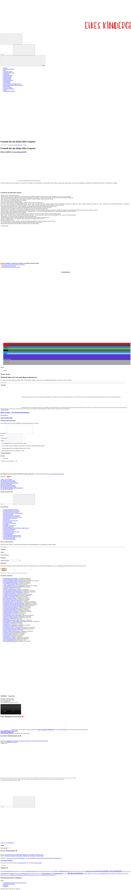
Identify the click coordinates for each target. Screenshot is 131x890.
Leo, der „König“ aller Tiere (7, 489)
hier (26, 573)
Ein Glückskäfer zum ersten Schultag (9, 481)
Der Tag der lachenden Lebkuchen (10, 617)
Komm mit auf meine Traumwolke (8, 485)
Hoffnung (37, 873)
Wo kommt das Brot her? (8, 530)
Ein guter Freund (7, 630)
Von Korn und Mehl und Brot (9, 589)
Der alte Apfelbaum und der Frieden (8, 486)
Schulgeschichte (96, 873)
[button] (7, 343)
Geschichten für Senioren (8, 88)
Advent (2, 871)
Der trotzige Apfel (7, 635)
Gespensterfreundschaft (54, 407)
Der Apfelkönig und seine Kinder (10, 583)
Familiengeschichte (30, 871)
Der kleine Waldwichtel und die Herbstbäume (13, 591)
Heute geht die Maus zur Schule (57, 473)
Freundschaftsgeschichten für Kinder (29, 396)
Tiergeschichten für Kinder (115, 396)
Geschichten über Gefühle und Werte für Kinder (61, 396)
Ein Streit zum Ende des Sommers (10, 509)
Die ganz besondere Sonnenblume (10, 578)
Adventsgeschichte (8, 871)
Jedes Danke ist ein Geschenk (9, 637)
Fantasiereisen (6, 74)
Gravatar (6, 443)
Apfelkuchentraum (7, 614)
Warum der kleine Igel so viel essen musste (12, 517)
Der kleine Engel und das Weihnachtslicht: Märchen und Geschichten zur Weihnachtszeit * (24, 854)
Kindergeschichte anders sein (85, 407)
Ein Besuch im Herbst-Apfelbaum (10, 607)
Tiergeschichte (58, 408)
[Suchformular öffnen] (11, 39)
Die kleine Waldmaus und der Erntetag (11, 631)
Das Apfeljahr (6, 622)
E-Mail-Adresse (4, 438)
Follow (2, 880)
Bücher (4, 90)
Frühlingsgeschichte (63, 871)
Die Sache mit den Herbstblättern (10, 641)
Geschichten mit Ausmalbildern (44, 396)
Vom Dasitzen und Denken (9, 537)
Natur (93, 873)
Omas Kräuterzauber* (8, 534)
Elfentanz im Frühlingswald (7, 732)
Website (2, 440)
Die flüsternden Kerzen (8, 612)
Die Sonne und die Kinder (6, 484)
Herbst (15, 873)
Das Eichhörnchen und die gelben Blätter (12, 615)
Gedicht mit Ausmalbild (92, 871)
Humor (41, 873)
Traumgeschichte (118, 873)
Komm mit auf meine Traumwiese (10, 520)
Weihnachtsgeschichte (21, 875)
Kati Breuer (64, 729)
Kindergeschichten (105, 396)
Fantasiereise (37, 871)
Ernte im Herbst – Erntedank (9, 600)
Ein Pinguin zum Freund (8, 632)
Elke (25, 145)
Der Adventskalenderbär (8, 640)
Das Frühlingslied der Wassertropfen (9, 730)
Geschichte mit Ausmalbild (43, 407)
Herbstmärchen (32, 873)
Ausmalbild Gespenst (25, 407)
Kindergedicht (58, 873)
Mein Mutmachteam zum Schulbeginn (11, 515)
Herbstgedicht (18, 873)
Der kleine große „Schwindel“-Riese (11, 531)
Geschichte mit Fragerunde (126, 871)
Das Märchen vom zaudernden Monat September (13, 604)
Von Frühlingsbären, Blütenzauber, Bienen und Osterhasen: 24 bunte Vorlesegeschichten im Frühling (26, 741)
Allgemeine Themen (7, 71)
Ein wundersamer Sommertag (9, 523)
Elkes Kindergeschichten (8, 69)
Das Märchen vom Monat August (8, 480)
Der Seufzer (5, 524)
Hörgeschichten (6, 86)
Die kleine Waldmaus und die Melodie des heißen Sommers (16, 528)
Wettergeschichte (36, 875)
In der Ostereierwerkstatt (6, 733)
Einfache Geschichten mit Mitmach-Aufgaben (13, 85)
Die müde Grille (6, 623)
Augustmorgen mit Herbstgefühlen (10, 595)
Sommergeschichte (103, 873)
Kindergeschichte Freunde (98, 407)
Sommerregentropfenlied (8, 533)
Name (2, 435)
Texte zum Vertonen (7, 87)
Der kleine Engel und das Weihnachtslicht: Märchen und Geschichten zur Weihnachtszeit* (24, 855)
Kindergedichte (65, 873)
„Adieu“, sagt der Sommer (6, 479)
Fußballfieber (6, 619)
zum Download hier (22, 862)
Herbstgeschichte (25, 873)
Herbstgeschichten (7, 77)
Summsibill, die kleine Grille (9, 525)
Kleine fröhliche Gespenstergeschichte (38, 408)
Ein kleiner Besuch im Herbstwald (10, 606)
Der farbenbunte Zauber (8, 526)
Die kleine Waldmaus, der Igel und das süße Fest (13, 603)
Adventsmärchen (16, 871)
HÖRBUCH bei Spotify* (12, 742)
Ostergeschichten (7, 81)
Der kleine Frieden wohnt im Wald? (11, 512)
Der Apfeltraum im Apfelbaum (9, 598)
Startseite (5, 67)
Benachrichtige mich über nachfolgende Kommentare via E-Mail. (16, 448)
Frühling (56, 871)
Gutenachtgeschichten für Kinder (80, 396)
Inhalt (4, 70)
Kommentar (3, 433)
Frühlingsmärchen (81, 871)
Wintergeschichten (7, 79)
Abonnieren (3, 385)
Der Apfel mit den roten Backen (10, 518)
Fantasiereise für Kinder (44, 871)
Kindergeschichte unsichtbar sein (23, 408)
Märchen (89, 873)
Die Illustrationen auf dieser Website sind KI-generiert (14, 882)
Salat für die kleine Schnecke (9, 638)
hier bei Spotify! (38, 862)
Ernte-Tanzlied (6, 636)
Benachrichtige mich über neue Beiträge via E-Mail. (13, 450)
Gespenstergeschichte (64, 407)
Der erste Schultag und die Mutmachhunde (12, 590)
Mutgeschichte (85, 873)
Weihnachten (13, 875)
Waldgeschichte (7, 875)
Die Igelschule (6, 519)
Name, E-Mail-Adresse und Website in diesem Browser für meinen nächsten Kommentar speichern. (23, 445)
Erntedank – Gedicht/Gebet (9, 596)
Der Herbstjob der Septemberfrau (10, 625)
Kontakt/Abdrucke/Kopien (9, 91)
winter (41, 875)
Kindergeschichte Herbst (109, 407)
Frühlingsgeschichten (7, 75)
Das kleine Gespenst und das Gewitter (11, 510)
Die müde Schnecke (7, 521)
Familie (23, 871)
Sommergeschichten (7, 76)
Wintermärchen (52, 875)
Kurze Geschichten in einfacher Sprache (12, 83)
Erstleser (20, 871)
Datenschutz (6, 886)
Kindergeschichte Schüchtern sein (8, 408)
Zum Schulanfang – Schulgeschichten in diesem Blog (14, 621)
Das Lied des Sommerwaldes (9, 539)
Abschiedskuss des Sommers (9, 593)
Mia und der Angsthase (8, 514)
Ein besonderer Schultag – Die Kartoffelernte (13, 513)
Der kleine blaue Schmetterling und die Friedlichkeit (12, 488)
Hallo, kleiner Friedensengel (9, 529)
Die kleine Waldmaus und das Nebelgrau (12, 628)
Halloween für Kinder (74, 407)
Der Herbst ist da (7, 626)
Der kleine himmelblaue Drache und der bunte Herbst (14, 580)
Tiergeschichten (6, 82)
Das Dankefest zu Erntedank (9, 609)
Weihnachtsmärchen (30, 875)
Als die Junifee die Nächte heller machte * (12, 535)
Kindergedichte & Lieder (8, 72)
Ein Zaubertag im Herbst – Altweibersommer (13, 627)
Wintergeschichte (45, 875)
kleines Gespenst (51, 408)
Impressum (5, 885)
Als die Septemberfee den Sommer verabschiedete (14, 585)
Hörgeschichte (46, 873)
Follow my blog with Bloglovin (7, 842)
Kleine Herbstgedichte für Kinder (10, 582)
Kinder (52, 873)
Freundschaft (33, 407)
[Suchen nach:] (7, 54)
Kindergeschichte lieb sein (121, 407)
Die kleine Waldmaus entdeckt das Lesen (9, 483)
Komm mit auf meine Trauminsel (10, 610)
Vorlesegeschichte (66, 408)
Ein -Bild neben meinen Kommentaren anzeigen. (14, 443)
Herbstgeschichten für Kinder (93, 396)
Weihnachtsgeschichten (8, 80)
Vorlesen (2, 875)
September (5, 588)
